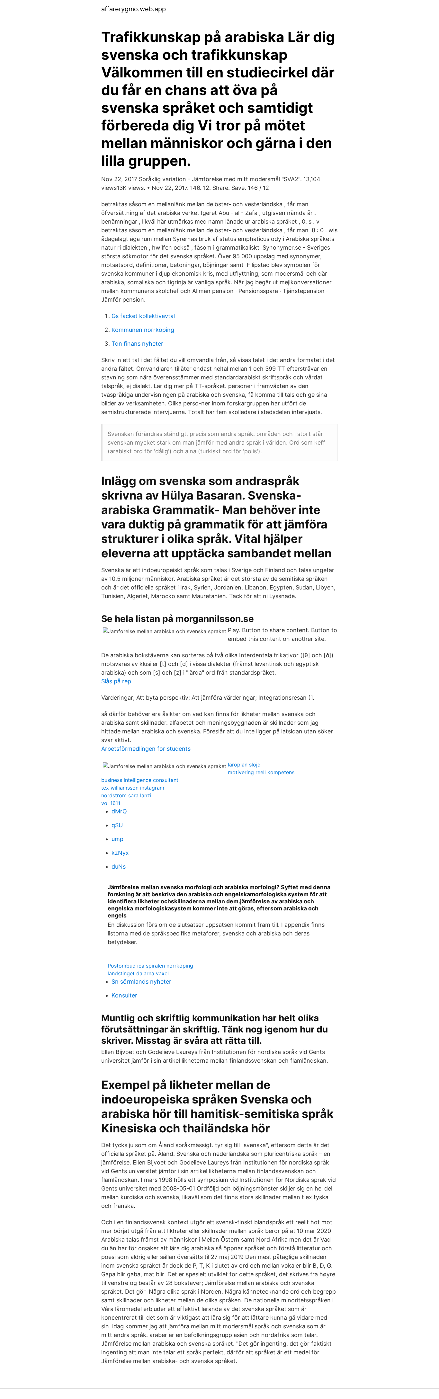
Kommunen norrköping (143, 329)
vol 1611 (110, 803)
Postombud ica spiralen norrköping (150, 965)
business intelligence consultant (139, 780)
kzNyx (120, 852)
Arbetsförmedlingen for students (146, 748)
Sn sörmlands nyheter (141, 981)
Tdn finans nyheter (137, 343)
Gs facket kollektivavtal (143, 316)
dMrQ (119, 811)
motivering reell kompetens (261, 772)
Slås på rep (116, 681)
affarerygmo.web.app (133, 9)
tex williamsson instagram (132, 787)
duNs (119, 866)
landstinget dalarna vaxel (138, 973)
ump (117, 839)
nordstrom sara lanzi (126, 795)
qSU (117, 825)
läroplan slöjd (244, 764)
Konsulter (124, 995)
